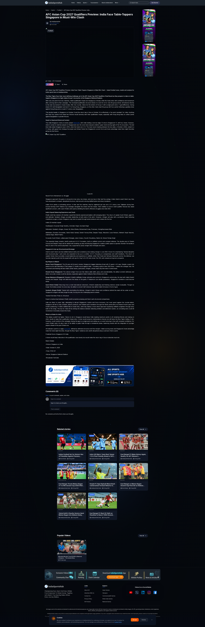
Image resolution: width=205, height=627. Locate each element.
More (116, 2)
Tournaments (94, 2)
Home (73, 2)
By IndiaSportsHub (55, 21)
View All (142, 429)
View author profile (54, 23)
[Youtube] (131, 592)
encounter (67, 329)
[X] (137, 592)
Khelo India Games (107, 598)
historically (76, 123)
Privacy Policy (88, 598)
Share (65, 84)
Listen (50, 84)
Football (59, 10)
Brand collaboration (107, 2)
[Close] (151, 619)
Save (58, 84)
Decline (144, 619)
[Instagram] (149, 592)
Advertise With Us (89, 593)
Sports (85, 2)
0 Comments (58, 81)
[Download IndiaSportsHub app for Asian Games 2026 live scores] (149, 60)
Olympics (105, 593)
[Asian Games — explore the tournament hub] (149, 25)
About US (87, 590)
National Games (106, 601)
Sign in (47, 395)
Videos (79, 2)
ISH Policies (87, 601)
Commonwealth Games (108, 596)
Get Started (155, 2)
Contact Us (87, 596)
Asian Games (106, 590)
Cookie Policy (118, 622)
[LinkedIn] (143, 592)
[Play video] (72, 547)
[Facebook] (155, 592)
